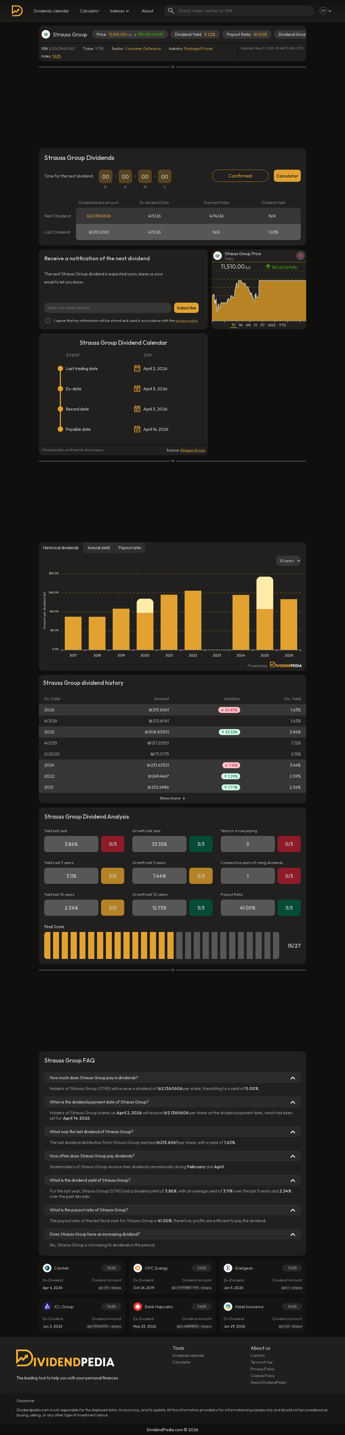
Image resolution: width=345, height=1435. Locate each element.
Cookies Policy (263, 1375)
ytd (282, 325)
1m (241, 325)
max (272, 325)
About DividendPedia (268, 1382)
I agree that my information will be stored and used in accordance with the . (126, 320)
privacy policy (186, 320)
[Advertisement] (172, 106)
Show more (170, 798)
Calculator (89, 10)
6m (248, 325)
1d (234, 325)
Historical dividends (61, 547)
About (147, 10)
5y (263, 325)
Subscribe (186, 307)
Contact (258, 1355)
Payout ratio (129, 547)
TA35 (56, 56)
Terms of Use (261, 1362)
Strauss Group (192, 450)
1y (255, 325)
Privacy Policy (262, 1368)
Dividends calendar (51, 10)
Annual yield (98, 547)
